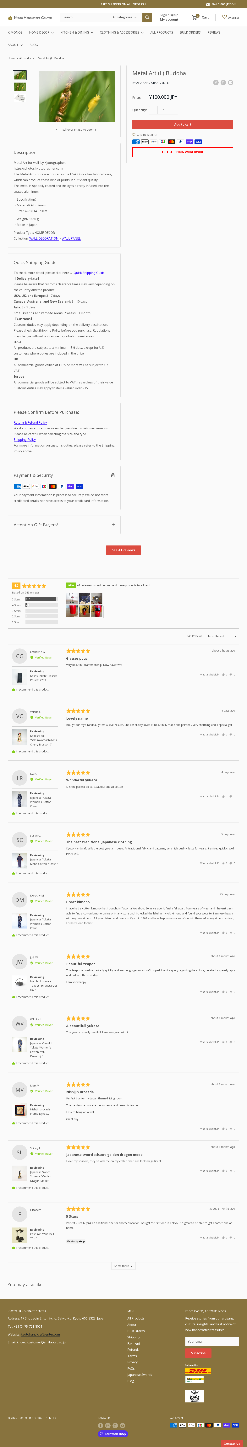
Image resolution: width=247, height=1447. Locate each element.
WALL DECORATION (44, 238)
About (131, 1325)
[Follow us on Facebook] (100, 1425)
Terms (132, 1356)
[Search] (147, 17)
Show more (121, 1266)
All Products (136, 1318)
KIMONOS (15, 32)
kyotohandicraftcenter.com (40, 1334)
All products (26, 58)
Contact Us (232, 1443)
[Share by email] (230, 82)
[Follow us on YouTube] (122, 1425)
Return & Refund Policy (30, 422)
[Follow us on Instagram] (108, 1425)
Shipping (133, 1337)
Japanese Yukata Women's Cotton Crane (40, 802)
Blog (130, 1381)
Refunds (133, 1349)
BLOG (34, 45)
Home (11, 58)
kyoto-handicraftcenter (151, 82)
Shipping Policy (25, 439)
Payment (133, 1343)
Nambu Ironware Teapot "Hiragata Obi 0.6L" (43, 985)
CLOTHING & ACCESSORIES (119, 32)
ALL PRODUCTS (161, 32)
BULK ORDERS (190, 32)
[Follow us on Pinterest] (115, 1425)
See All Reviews (123, 550)
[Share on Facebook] (216, 82)
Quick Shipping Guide (89, 273)
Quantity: (139, 110)
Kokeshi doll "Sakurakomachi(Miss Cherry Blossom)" (43, 740)
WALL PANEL (71, 238)
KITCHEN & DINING (74, 32)
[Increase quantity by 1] (174, 110)
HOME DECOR (39, 32)
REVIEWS (213, 32)
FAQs (131, 1368)
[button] (72, 598)
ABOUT (13, 45)
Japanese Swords (139, 1375)
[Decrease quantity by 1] (153, 110)
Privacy (132, 1362)
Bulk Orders (136, 1331)
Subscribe (198, 1353)
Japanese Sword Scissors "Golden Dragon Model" (40, 1176)
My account (169, 19)
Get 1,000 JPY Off (224, 4)
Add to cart (182, 124)
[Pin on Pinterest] (223, 82)
